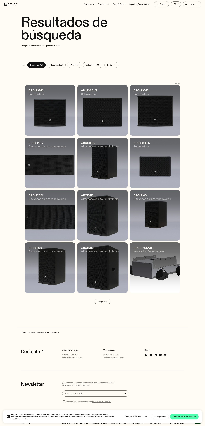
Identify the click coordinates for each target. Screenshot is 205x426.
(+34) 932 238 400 (70, 354)
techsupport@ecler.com (113, 357)
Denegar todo (160, 416)
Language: (154, 423)
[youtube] (160, 354)
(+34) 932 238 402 (111, 354)
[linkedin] (155, 354)
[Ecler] (11, 4)
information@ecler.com (72, 357)
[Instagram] (146, 354)
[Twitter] (165, 354)
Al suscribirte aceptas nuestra (88, 402)
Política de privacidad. (101, 402)
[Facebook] (150, 354)
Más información (21, 419)
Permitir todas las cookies (184, 416)
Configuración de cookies (136, 416)
